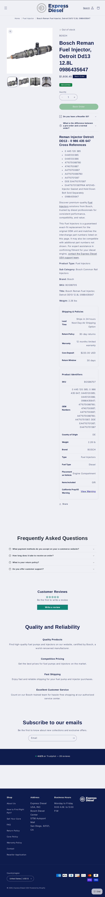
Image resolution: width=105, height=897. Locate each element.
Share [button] (65, 504)
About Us (11, 803)
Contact (10, 849)
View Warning (88, 491)
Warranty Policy (14, 843)
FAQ (9, 825)
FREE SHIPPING (66, 85)
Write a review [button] (52, 607)
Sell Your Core (14, 819)
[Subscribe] (74, 738)
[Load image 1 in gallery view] (12, 82)
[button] (6, 8)
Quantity (62, 92)
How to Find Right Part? (15, 811)
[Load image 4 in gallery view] (46, 82)
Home (17, 18)
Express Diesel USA (21, 888)
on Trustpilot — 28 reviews (52, 756)
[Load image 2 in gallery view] (24, 82)
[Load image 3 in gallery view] (35, 82)
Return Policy (13, 831)
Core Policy (12, 837)
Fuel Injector (28, 18)
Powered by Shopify (37, 888)
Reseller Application (17, 855)
